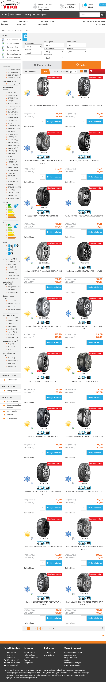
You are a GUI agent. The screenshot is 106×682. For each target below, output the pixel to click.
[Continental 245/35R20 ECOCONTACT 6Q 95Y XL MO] (84, 434)
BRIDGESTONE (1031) (15, 103)
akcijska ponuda (32, 71)
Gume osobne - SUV (15, 40)
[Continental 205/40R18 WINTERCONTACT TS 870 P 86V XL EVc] (84, 599)
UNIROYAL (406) (14, 192)
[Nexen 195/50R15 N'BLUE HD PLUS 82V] (84, 158)
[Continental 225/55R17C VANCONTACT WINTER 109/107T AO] (43, 324)
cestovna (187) (13, 320)
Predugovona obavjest (72, 663)
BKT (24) (11, 101)
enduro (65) (12, 326)
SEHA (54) (11, 176)
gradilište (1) (12, 329)
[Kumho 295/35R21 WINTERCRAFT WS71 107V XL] (84, 489)
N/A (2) (10, 156)
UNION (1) (11, 190)
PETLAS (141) (13, 165)
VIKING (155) (12, 195)
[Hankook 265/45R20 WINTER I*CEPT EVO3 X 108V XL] (84, 324)
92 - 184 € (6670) (14, 72)
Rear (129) (11, 363)
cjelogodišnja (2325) (15, 287)
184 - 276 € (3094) (14, 75)
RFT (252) (11, 306)
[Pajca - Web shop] (10, 8)
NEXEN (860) (12, 159)
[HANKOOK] (84, 97)
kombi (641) (12, 264)
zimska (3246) (13, 292)
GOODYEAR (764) (14, 126)
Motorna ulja (15, 14)
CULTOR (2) (12, 109)
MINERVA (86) (13, 148)
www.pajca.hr (49, 655)
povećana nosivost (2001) (17, 309)
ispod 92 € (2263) (14, 69)
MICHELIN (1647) (14, 145)
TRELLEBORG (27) (14, 187)
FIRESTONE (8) (13, 117)
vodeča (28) (12, 366)
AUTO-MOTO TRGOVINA (12, 31)
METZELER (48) (13, 143)
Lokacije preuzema (31, 657)
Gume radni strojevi (15, 50)
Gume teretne (12, 47)
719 (49, 628)
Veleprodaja (12, 411)
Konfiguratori (12, 391)
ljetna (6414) (12, 289)
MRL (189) (11, 154)
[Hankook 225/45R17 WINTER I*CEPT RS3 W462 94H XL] (43, 489)
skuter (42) (12, 334)
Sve (45, 71)
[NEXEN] (84, 152)
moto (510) (12, 267)
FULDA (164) (12, 120)
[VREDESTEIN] (84, 263)
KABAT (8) (11, 131)
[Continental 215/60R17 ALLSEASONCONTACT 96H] (43, 268)
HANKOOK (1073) (14, 129)
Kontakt (10, 415)
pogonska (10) (13, 361)
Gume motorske (13, 58)
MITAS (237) (12, 151)
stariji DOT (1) (13, 337)
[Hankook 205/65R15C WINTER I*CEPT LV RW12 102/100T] (43, 599)
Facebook (51, 652)
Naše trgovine (12, 401)
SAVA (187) (12, 173)
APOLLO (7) (12, 92)
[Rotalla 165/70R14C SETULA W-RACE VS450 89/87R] (84, 213)
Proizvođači (12, 418)
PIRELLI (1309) (13, 167)
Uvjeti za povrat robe (72, 665)
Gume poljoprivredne (15, 54)
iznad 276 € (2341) (14, 78)
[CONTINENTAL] (43, 152)
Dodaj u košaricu (54, 121)
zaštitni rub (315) (14, 303)
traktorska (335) (13, 275)
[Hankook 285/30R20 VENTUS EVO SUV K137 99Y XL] (43, 544)
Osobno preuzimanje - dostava (16, 406)
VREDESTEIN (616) (14, 198)
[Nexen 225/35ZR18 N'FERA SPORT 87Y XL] (43, 434)
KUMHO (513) (13, 134)
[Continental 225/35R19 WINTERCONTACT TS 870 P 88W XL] (43, 158)
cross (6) (11, 323)
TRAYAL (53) (12, 184)
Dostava (27, 660)
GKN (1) (10, 123)
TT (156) (11, 349)
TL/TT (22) (11, 346)
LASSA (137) (12, 137)
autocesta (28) (13, 318)
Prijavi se (42, 7)
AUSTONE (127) (13, 95)
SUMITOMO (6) (13, 181)
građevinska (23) (14, 261)
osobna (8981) (13, 270)
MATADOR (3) (13, 140)
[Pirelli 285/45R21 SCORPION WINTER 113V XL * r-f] (43, 213)
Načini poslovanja (30, 652)
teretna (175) (12, 273)
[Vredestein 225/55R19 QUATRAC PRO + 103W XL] (84, 268)
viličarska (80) (13, 278)
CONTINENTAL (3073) (15, 106)
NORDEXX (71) (13, 162)
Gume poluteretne (14, 43)
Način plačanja (29, 655)
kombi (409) (12, 301)
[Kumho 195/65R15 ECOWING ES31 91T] (43, 379)
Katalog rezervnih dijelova (36, 14)
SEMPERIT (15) (13, 179)
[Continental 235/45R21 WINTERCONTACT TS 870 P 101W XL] (84, 544)
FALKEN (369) (13, 115)
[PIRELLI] (43, 208)
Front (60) (11, 358)
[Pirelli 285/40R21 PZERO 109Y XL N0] (84, 379)
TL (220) (11, 344)
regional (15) (12, 332)
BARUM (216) (13, 98)
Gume (4, 14)
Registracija (43, 10)
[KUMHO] (43, 373)
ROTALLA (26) (13, 170)
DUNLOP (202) (13, 112)
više (7, 312)
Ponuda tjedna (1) (14, 84)
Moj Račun (69, 7)
